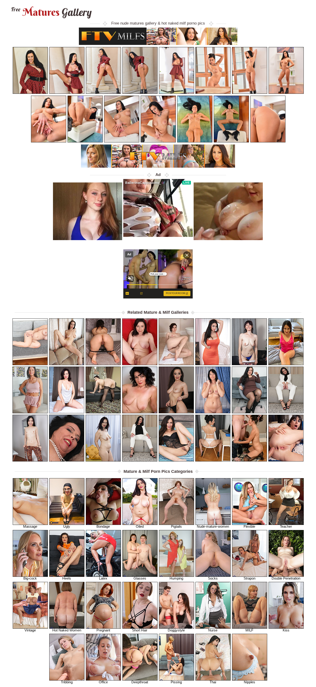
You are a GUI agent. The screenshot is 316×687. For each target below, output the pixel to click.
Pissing (176, 682)
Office (103, 682)
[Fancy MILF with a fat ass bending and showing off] (286, 341)
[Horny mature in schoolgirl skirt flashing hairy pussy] (103, 438)
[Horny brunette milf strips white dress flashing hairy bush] (66, 390)
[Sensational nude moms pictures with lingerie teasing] (66, 438)
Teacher (286, 526)
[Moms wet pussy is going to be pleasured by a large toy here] (249, 341)
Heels (66, 578)
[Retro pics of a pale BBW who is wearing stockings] (103, 390)
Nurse (212, 630)
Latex (103, 578)
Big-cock (30, 578)
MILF (249, 630)
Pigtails (176, 526)
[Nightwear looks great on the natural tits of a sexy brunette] (30, 390)
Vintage (30, 630)
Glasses (139, 578)
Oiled (140, 526)
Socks (213, 578)
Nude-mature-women (213, 526)
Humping (176, 578)
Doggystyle (176, 630)
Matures (50, 12)
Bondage (103, 526)
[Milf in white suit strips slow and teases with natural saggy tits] (286, 390)
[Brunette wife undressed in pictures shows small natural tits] (212, 390)
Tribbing (67, 682)
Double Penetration (286, 578)
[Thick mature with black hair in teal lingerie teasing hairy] (249, 390)
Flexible (249, 526)
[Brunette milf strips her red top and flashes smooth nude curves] (66, 341)
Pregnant (103, 630)
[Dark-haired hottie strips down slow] (176, 438)
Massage (30, 526)
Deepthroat (139, 682)
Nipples (249, 682)
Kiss (286, 630)
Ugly (66, 526)
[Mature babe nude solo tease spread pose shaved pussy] (30, 341)
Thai (213, 682)
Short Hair (139, 630)
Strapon (249, 578)
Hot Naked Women (66, 630)
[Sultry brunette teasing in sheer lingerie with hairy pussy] (212, 438)
